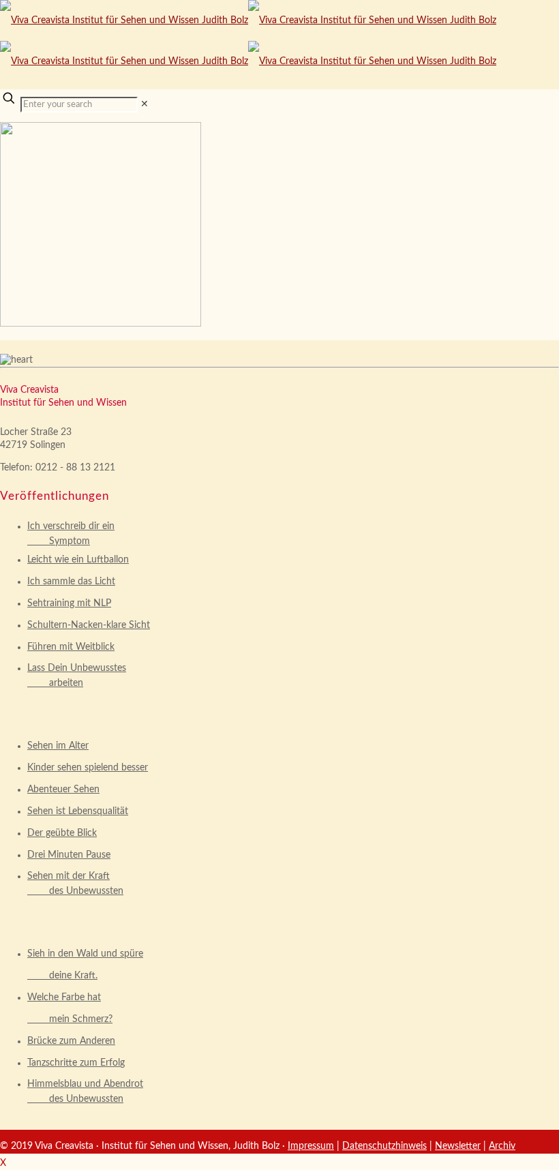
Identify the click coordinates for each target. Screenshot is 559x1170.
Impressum (311, 1146)
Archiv (502, 1146)
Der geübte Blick (62, 833)
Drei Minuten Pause (68, 855)
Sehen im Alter (58, 746)
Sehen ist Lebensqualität (77, 811)
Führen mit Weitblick (71, 647)
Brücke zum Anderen (71, 1041)
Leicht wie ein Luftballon (78, 560)
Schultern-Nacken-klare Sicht (88, 625)
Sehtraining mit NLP (69, 603)
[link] (144, 104)
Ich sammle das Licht (71, 581)
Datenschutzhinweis (384, 1146)
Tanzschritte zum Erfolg (76, 1063)
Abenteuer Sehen (63, 789)
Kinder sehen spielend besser (87, 767)
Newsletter (458, 1146)
